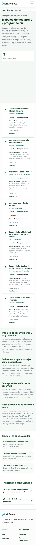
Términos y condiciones (23, 539)
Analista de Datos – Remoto (20, 172)
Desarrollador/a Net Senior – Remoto (20, 298)
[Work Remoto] (9, 3)
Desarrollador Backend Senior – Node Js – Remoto (20, 267)
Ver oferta (13, 134)
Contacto (5, 539)
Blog (3, 534)
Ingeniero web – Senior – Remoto (19, 204)
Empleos (10, 10)
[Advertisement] (18, 80)
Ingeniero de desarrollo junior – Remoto (19, 141)
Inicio (3, 10)
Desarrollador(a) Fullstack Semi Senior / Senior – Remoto (20, 234)
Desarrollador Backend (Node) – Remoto (18, 110)
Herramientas (24, 529)
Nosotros (22, 534)
